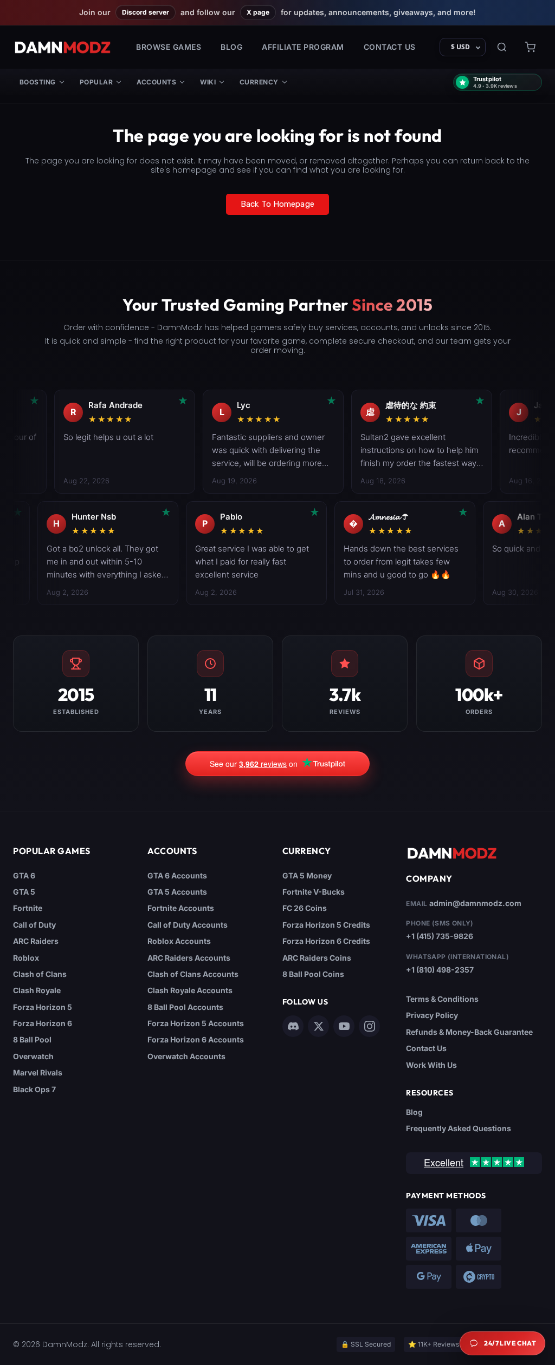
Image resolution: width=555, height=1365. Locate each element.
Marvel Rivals (37, 1072)
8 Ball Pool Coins (313, 974)
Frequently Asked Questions (458, 1128)
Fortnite (27, 908)
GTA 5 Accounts (177, 891)
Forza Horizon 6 (42, 1023)
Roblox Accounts (179, 941)
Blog (231, 46)
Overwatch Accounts (186, 1056)
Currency (259, 82)
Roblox (26, 957)
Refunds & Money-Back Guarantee (469, 1031)
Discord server (145, 12)
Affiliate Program (303, 46)
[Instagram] (369, 1026)
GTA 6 (24, 875)
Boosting (38, 82)
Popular (96, 82)
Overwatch (33, 1056)
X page (258, 12)
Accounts (156, 82)
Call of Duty (34, 924)
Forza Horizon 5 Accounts (195, 1023)
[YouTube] (343, 1026)
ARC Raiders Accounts (188, 957)
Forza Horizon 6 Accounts (195, 1039)
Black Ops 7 (34, 1089)
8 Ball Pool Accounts (185, 1007)
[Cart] (530, 47)
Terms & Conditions (442, 998)
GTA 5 (24, 891)
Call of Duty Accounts (187, 924)
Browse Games (168, 46)
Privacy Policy (432, 1015)
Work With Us (431, 1064)
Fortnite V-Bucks (313, 891)
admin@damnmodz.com (475, 903)
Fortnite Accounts (180, 908)
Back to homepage (277, 204)
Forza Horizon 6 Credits (326, 941)
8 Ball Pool (32, 1039)
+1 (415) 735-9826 (439, 936)
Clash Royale (37, 990)
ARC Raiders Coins (316, 957)
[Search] (502, 47)
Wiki (208, 82)
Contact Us (390, 46)
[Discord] (293, 1026)
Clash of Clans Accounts (192, 974)
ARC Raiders (36, 941)
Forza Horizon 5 (42, 1007)
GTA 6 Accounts (177, 875)
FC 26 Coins (304, 908)
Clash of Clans (40, 974)
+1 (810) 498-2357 (440, 969)
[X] (318, 1026)
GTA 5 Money (307, 875)
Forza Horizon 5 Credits (326, 924)
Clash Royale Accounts (190, 990)
